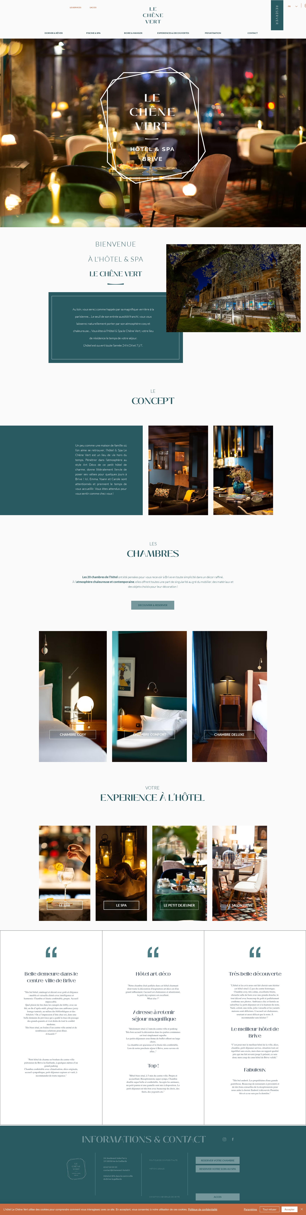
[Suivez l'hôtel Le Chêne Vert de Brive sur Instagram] (224, 1139)
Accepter (289, 1209)
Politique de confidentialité (202, 1209)
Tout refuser (269, 1209)
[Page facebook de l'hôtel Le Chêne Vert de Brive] (233, 1139)
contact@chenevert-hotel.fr (116, 1170)
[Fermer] (302, 1209)
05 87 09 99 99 (110, 1167)
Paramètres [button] (250, 1209)
